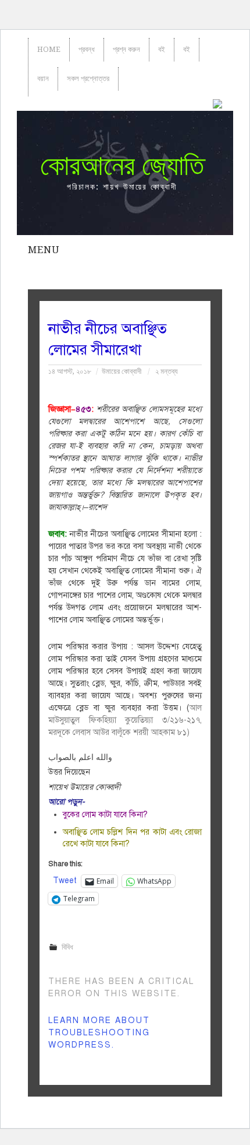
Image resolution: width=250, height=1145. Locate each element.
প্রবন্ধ (86, 49)
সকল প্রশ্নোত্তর (88, 78)
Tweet (65, 880)
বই (161, 49)
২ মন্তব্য (166, 371)
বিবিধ (67, 947)
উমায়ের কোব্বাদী (121, 371)
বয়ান (43, 78)
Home (48, 49)
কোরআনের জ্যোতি (122, 165)
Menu (43, 249)
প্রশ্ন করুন (126, 49)
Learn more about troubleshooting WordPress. (99, 1033)
